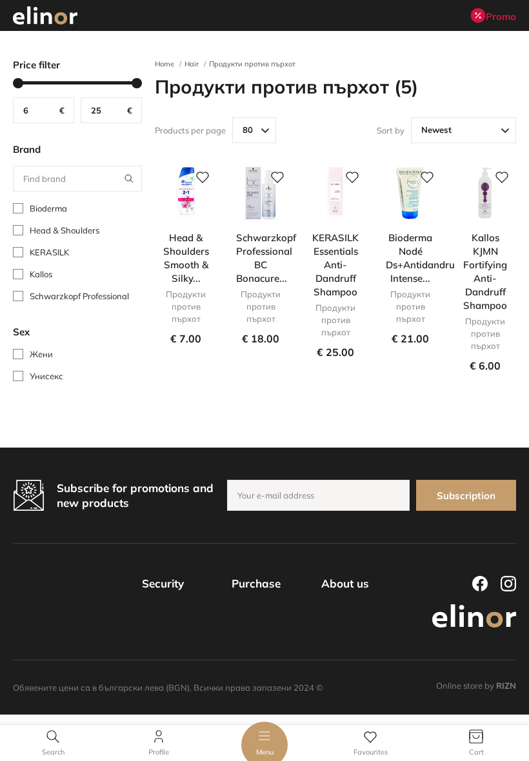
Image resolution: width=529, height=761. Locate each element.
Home (164, 63)
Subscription (466, 495)
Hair (192, 63)
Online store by (476, 685)
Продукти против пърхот (252, 63)
